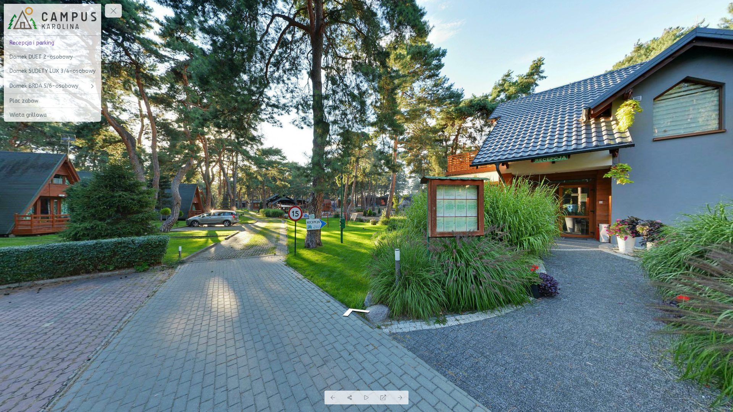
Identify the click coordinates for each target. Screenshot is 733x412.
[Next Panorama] (400, 397)
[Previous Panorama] (333, 397)
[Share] (349, 397)
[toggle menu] (113, 11)
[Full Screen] (383, 397)
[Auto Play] (366, 397)
